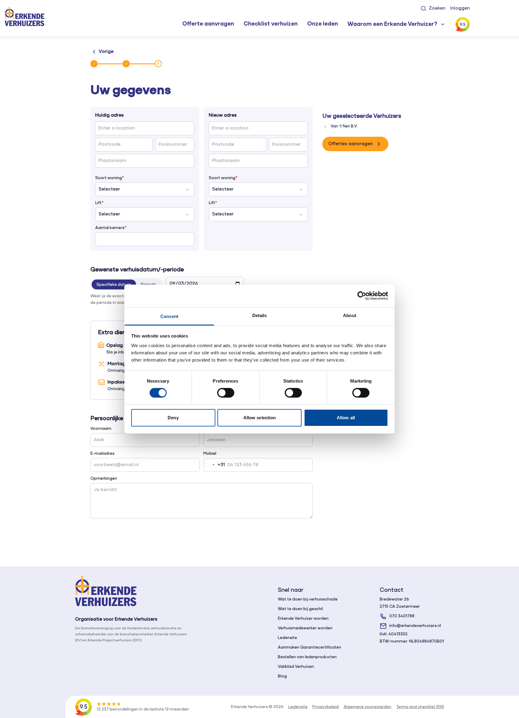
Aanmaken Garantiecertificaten (309, 647)
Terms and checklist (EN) (420, 707)
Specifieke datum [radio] (113, 285)
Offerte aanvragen (208, 24)
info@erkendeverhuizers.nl (415, 626)
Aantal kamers (110, 228)
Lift (99, 203)
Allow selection (259, 417)
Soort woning (109, 178)
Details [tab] (259, 315)
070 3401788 (401, 616)
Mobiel (209, 453)
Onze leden (322, 24)
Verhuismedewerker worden (305, 628)
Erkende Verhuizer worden (303, 618)
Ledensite (287, 638)
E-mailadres (102, 453)
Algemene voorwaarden (367, 707)
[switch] (225, 393)
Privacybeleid (325, 707)
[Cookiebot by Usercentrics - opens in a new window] (361, 295)
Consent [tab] (169, 316)
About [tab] (349, 315)
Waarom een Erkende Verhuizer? (392, 24)
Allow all (346, 417)
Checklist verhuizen (271, 24)
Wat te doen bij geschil (300, 609)
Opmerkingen (103, 478)
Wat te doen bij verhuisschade (308, 599)
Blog (282, 676)
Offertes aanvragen (350, 144)
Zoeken (437, 8)
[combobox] (214, 465)
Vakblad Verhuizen (296, 667)
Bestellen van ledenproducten (307, 657)
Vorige (106, 51)
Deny (173, 417)
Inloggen (460, 8)
